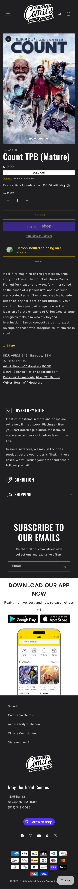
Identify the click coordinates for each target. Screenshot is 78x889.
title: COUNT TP (48, 377)
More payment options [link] (39, 235)
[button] (8, 13)
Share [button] (11, 345)
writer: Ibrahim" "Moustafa (22, 382)
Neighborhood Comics (32, 881)
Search (13, 706)
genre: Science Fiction (19, 372)
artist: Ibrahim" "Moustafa (22, 366)
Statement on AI (19, 742)
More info (39, 261)
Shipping (7, 178)
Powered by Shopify (56, 881)
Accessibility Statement (24, 724)
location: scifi (48, 372)
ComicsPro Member (21, 715)
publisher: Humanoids (19, 377)
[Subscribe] (65, 566)
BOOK (46, 366)
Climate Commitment (22, 733)
